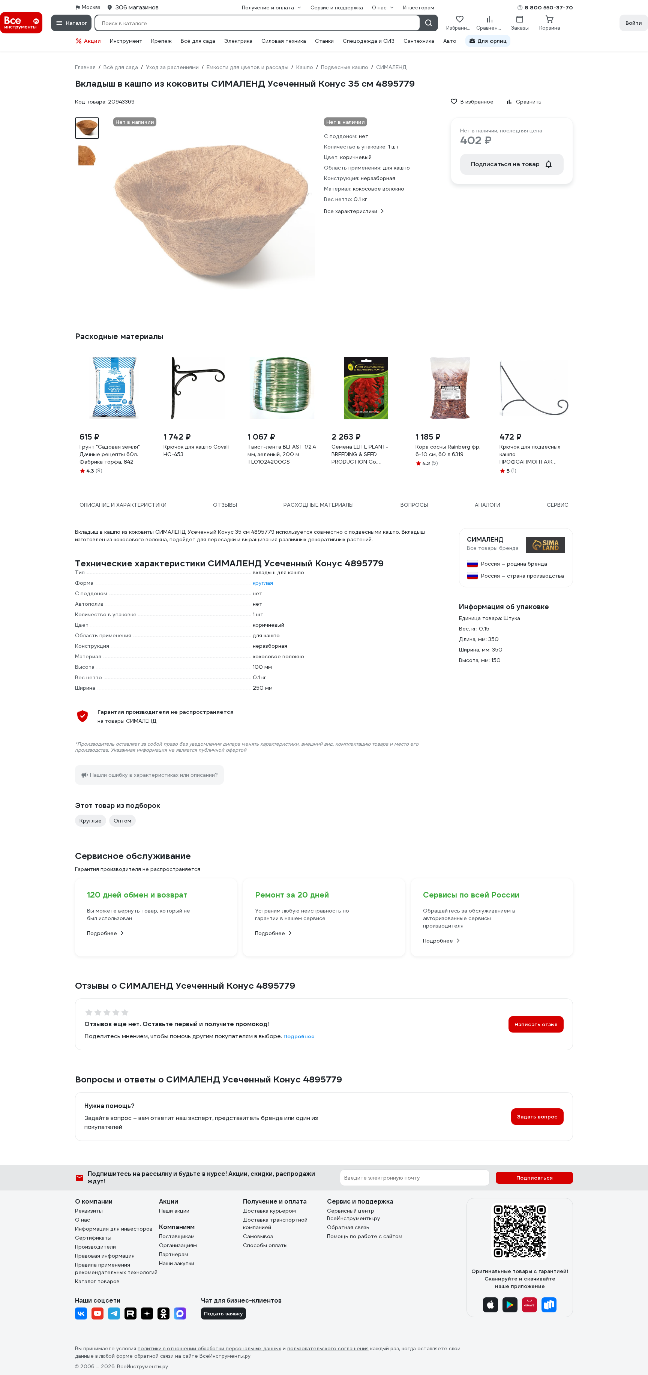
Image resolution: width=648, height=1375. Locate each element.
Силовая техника (283, 41)
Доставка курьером (269, 1210)
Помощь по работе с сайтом (364, 1236)
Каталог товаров (97, 1281)
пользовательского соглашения (328, 1348)
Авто (449, 41)
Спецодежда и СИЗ (368, 41)
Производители (95, 1246)
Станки (324, 41)
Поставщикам (177, 1236)
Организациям (178, 1245)
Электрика (238, 41)
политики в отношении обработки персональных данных (209, 1348)
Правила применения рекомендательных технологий (116, 1268)
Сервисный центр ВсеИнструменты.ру (353, 1214)
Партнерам (173, 1254)
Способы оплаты (265, 1245)
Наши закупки (176, 1263)
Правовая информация (105, 1255)
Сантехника (419, 41)
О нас (82, 1219)
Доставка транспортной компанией (275, 1223)
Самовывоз (258, 1236)
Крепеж (161, 41)
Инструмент (126, 41)
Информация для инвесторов (114, 1228)
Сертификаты (93, 1237)
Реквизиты (89, 1210)
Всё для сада (198, 41)
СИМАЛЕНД (485, 539)
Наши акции (174, 1210)
